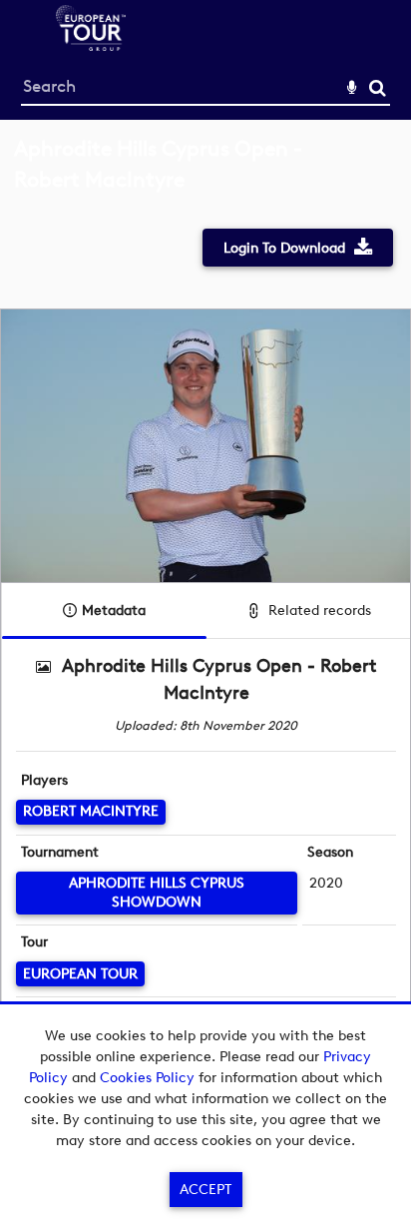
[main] (205, 612)
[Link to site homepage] (91, 45)
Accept (205, 1189)
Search (377, 88)
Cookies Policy (147, 1077)
